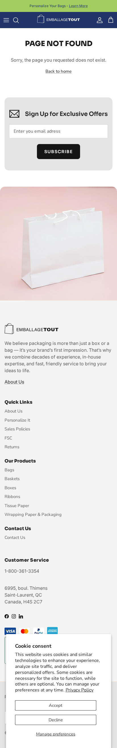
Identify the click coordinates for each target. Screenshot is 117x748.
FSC (8, 438)
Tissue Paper (17, 506)
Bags (9, 470)
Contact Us (15, 537)
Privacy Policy (79, 690)
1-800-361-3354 (22, 571)
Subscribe (58, 151)
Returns (12, 447)
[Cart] (111, 20)
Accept (55, 705)
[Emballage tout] (58, 19)
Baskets (12, 479)
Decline (56, 720)
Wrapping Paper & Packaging (33, 514)
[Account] (98, 20)
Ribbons (12, 496)
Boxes (10, 488)
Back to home (58, 71)
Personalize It (17, 420)
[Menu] (6, 20)
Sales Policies (17, 429)
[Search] (18, 20)
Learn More (78, 6)
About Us (13, 411)
